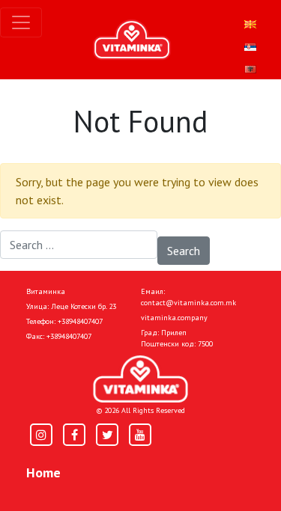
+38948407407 (80, 321)
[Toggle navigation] (21, 22)
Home (43, 472)
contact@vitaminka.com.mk (188, 302)
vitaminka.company (174, 317)
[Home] (140, 379)
